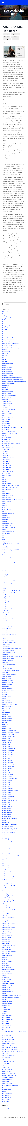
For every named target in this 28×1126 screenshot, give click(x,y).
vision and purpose (7, 1079)
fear (3, 585)
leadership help (6, 772)
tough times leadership (8, 1055)
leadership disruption (7, 752)
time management (6, 1045)
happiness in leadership (8, 640)
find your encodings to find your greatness (13, 591)
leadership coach (6, 744)
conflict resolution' (7, 525)
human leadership (6, 676)
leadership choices (7, 740)
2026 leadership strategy (8, 409)
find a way (4, 589)
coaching (4, 511)
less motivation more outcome (10, 824)
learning (4, 820)
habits (3, 636)
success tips (5, 1011)
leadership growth (7, 770)
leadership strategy (7, 792)
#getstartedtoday (6, 351)
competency (5, 519)
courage (4, 529)
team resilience (6, 1027)
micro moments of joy (8, 842)
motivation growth (6, 862)
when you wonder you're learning (11, 1085)
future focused (5, 605)
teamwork (4, 1029)
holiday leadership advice (8, 664)
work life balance (6, 1095)
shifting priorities (6, 971)
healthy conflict (6, 644)
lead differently (6, 712)
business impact (6, 463)
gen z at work (5, 611)
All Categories (5, 312)
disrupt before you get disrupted (10, 549)
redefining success (7, 955)
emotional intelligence (7, 557)
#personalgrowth (6, 393)
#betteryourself (6, 326)
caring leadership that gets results (11, 485)
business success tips (7, 471)
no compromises (6, 882)
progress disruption (7, 935)
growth (4, 624)
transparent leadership (8, 1061)
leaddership (5, 722)
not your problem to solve (9, 886)
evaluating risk (5, 575)
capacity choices (6, 475)
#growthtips (5, 361)
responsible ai (5, 965)
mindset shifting (6, 848)
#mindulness (5, 387)
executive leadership (7, 579)
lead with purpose (7, 720)
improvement (5, 686)
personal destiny (6, 906)
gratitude (4, 617)
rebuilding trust (6, 953)
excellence (4, 577)
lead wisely (5, 714)
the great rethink (6, 1035)
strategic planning (6, 987)
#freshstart (4, 349)
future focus (5, 603)
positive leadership (7, 912)
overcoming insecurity (7, 896)
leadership (4, 726)
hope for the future (7, 668)
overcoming (5, 894)
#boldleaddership (6, 328)
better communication (7, 447)
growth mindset (6, 633)
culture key (5, 537)
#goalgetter (5, 355)
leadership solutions (7, 786)
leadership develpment (8, 750)
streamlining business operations (10, 997)
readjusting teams (6, 949)
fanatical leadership (7, 583)
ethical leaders (5, 571)
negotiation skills (6, 868)
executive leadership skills (9, 581)
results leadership (6, 967)
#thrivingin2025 (6, 405)
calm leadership (6, 473)
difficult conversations (7, 545)
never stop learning (7, 870)
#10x (3, 314)
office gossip (5, 888)
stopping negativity (7, 985)
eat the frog (5, 553)
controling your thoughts (8, 527)
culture (3, 535)
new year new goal (7, 872)
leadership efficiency (7, 754)
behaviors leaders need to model (11, 443)
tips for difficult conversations (10, 1049)
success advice (6, 1009)
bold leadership (6, 449)
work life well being (7, 1097)
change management (7, 495)
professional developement (9, 925)
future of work (5, 607)
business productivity (7, 467)
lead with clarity (6, 716)
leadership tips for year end (9, 800)
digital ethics (5, 547)
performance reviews (7, 904)
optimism (4, 890)
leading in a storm (6, 816)
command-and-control (8, 513)
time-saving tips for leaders (9, 1047)
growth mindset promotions (9, 634)
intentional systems (7, 702)
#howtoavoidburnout (7, 363)
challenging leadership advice (10, 487)
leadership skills (6, 784)
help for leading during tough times (11, 648)
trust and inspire (6, 1067)
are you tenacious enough (8, 431)
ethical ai (4, 569)
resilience (4, 959)
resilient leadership (7, 961)
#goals (3, 357)
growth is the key (6, 628)
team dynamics (6, 1023)
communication (6, 517)
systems (4, 1013)
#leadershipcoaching (7, 373)
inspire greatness (6, 696)
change (4, 491)
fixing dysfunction (6, 597)
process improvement (7, 919)
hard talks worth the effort (9, 642)
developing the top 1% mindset (10, 543)
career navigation (6, 483)
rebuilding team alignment (9, 951)
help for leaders (6, 646)
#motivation (5, 389)
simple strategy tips (7, 973)
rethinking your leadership (8, 969)
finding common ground (8, 593)
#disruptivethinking (7, 341)
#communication (6, 335)
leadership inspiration (7, 774)
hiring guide (5, 662)
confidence (4, 521)
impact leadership (6, 678)
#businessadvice (6, 332)
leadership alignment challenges (10, 732)
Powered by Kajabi (14, 1122)
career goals (5, 479)
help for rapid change (8, 650)
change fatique (6, 493)
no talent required (7, 884)
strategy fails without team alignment (12, 995)
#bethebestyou (5, 322)
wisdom (4, 1091)
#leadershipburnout (7, 371)
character (4, 503)
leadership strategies (7, 788)
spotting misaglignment (8, 983)
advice (3, 415)
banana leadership (6, 437)
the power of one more (8, 1041)
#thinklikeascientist (7, 403)
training (4, 1059)
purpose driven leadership (9, 945)
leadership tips (6, 798)
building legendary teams (8, 457)
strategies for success (7, 991)
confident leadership (7, 523)
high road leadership (7, 660)
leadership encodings (7, 756)
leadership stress (6, 794)
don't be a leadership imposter (10, 551)
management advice (7, 834)
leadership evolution (7, 758)
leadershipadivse (6, 808)
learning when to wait (8, 822)
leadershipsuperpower (8, 814)
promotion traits (6, 941)
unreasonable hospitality (8, 1073)
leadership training (7, 804)
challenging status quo (8, 489)
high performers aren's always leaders (12, 656)
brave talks (5, 453)
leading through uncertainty (9, 818)
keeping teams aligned (8, 706)
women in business (7, 1093)
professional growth (7, 929)
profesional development (8, 923)
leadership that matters (8, 796)
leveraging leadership (7, 826)
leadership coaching (7, 746)
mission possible (6, 854)
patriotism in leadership (8, 900)
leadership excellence (7, 760)
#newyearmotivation (7, 391)
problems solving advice (8, 917)
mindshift (4, 852)
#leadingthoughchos (7, 375)
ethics (3, 573)
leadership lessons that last (9, 778)
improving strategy (7, 688)
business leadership (7, 465)
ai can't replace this (7, 417)
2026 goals (5, 407)
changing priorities (6, 501)
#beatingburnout (6, 320)
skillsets (4, 975)
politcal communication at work (10, 910)
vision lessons (5, 1081)
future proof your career (8, 609)
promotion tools (6, 939)
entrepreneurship (6, 567)
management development (9, 836)
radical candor (6, 947)
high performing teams (8, 658)
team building (5, 1021)
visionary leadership (7, 1083)
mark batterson (5, 838)
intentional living (7, 36)
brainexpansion (5, 451)
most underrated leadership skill (10, 856)
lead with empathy (7, 718)
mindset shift (5, 846)
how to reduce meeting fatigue (10, 670)
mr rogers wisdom (7, 866)
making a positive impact (8, 832)
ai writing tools (6, 425)
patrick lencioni (6, 898)
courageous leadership (15, 34)
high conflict (5, 654)
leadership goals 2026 (8, 766)
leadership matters (7, 780)
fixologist (4, 599)
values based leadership (8, 1077)
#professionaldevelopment (9, 395)
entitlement (4, 565)
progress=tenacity (6, 937)
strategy (4, 993)
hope (3, 666)
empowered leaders (7, 559)
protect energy (5, 943)
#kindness (4, 365)
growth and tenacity (7, 627)
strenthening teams (7, 1001)
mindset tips (5, 850)
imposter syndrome (7, 684)
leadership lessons (7, 39)
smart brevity (5, 977)
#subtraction (5, 399)
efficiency (4, 555)
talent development (7, 1015)
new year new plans (7, 874)
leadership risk (6, 782)
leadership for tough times (9, 764)
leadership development (8, 748)
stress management (7, 1003)
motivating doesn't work (8, 858)
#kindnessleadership (7, 367)
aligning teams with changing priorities (12, 427)
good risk (4, 615)
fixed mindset (5, 595)
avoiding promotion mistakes (9, 433)
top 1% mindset (6, 1053)
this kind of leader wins (8, 1043)
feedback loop (6, 587)
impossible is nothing (7, 682)
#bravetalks (5, 330)
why (3, 1087)
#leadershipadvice (6, 369)
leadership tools (6, 802)
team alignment (6, 1017)
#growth (4, 359)
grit (2, 623)
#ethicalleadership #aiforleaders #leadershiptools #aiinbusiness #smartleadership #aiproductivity (10, 345)
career (3, 477)
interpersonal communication (9, 704)
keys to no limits (6, 708)
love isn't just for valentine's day (10, 830)
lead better (5, 710)
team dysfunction (6, 1025)
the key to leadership (8, 1039)
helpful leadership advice (8, 652)
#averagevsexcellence (7, 318)
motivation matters (7, 864)
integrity (4, 698)
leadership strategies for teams (10, 790)
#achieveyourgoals (7, 316)
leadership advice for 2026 (9, 730)
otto (3, 892)
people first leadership (8, 902)
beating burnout (6, 441)
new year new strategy (8, 876)
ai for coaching (6, 419)
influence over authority (8, 690)
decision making (6, 541)
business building (6, 461)
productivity (5, 922)
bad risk (4, 435)
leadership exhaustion (7, 762)
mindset (4, 844)
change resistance (6, 497)
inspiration (4, 694)
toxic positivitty (6, 1057)
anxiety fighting (6, 34)
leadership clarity (6, 742)
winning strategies (6, 1089)
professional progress (7, 931)
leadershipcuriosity (7, 810)
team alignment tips (7, 1019)
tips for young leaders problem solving (12, 1051)
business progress (6, 469)
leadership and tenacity (8, 734)
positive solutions (6, 913)
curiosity (4, 539)
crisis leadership (6, 533)
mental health (5, 840)
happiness (4, 638)
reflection (4, 957)
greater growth (6, 621)
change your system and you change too (12, 499)
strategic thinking (6, 989)
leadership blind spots (7, 738)
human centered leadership (9, 674)
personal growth (16, 39)
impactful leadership (7, 680)
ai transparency (6, 423)
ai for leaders (5, 421)
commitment (5, 515)
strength (4, 999)
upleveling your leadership (9, 1075)
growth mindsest (6, 630)
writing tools (5, 1101)
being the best (5, 445)
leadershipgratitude (7, 812)
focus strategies (6, 601)
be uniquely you (6, 439)
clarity (3, 507)
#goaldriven (5, 353)
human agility (5, 672)
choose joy (5, 505)
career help (5, 481)
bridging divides (6, 455)
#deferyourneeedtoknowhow (9, 339)
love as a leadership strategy (9, 828)
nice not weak (6, 880)
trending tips (5, 1063)
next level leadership (7, 878)
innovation (4, 692)
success (4, 1007)
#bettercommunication (7, 324)
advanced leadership (7, 413)
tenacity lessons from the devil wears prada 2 (14, 1032)
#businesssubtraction (7, 333)
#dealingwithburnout (7, 338)
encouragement (6, 561)
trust (3, 1065)
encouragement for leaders (9, 563)
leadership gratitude (7, 768)
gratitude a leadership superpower (11, 618)
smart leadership (6, 979)
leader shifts (5, 724)
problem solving (6, 916)
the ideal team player (7, 1037)
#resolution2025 (6, 397)
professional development (8, 927)
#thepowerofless (6, 401)
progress (4, 933)
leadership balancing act (8, 736)
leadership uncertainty (8, 806)
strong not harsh (6, 1005)
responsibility (5, 963)
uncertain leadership (7, 1069)
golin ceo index (6, 613)
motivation (4, 860)
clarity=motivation (6, 509)
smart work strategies (7, 981)
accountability (5, 411)
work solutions (6, 1099)
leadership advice (15, 36)
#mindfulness (5, 385)
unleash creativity (6, 1071)
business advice (6, 459)
